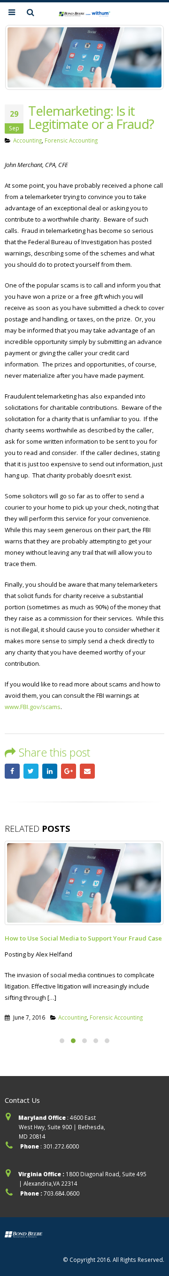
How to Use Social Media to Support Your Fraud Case (83, 938)
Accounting (27, 140)
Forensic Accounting (71, 140)
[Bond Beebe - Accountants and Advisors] (84, 13)
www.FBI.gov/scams (33, 706)
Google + (68, 771)
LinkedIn (49, 771)
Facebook (12, 771)
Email (87, 771)
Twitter (30, 771)
